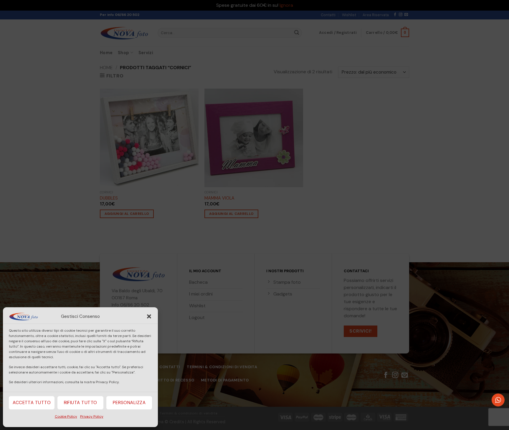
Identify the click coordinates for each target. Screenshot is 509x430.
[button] (149, 316)
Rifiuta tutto (80, 403)
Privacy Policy (91, 416)
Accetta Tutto (32, 403)
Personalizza (129, 403)
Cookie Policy (66, 416)
